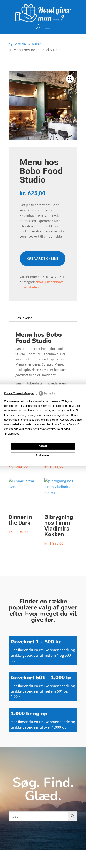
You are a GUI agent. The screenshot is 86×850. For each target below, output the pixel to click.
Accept (43, 446)
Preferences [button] (12, 433)
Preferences (43, 455)
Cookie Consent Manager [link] (19, 393)
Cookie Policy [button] (68, 424)
